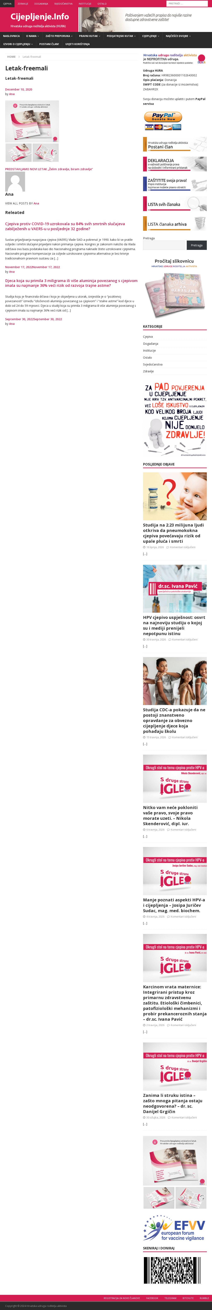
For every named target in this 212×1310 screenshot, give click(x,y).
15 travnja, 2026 (156, 737)
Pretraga (149, 238)
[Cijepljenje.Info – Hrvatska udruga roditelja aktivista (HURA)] (106, 29)
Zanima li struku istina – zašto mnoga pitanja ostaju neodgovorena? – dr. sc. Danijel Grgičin (172, 1103)
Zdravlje (23, 3)
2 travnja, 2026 (155, 1025)
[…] (145, 554)
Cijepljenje (149, 36)
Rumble (204, 1298)
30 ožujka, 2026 (155, 1117)
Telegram (170, 1298)
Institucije (85, 3)
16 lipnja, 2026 (155, 547)
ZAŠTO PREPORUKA (58, 36)
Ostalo (102, 3)
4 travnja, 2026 (155, 916)
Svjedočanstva (63, 3)
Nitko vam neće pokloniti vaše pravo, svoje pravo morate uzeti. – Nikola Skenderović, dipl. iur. (170, 815)
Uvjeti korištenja (77, 44)
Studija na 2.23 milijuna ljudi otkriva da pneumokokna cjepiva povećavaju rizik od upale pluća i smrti (173, 533)
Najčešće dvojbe (177, 36)
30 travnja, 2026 (156, 639)
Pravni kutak (88, 36)
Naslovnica (11, 36)
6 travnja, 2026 (155, 829)
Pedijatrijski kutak (120, 36)
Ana (12, 94)
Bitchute (188, 1298)
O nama (31, 36)
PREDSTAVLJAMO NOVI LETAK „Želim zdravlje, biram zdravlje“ (49, 169)
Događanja (41, 3)
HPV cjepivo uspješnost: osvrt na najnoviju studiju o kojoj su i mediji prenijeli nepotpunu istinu (174, 625)
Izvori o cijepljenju (16, 44)
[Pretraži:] (187, 3)
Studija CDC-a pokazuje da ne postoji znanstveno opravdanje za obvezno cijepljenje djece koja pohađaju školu (174, 720)
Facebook (152, 1298)
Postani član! (49, 44)
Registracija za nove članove (122, 1298)
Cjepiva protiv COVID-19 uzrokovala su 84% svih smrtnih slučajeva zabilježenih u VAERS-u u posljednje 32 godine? (65, 226)
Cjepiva (7, 3)
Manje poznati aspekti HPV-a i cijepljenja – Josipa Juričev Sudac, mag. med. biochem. (174, 905)
